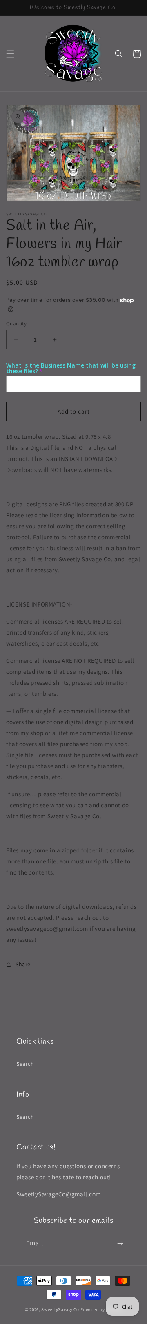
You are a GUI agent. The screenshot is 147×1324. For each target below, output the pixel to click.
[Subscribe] (120, 1243)
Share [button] (23, 964)
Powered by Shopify (101, 1309)
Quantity (16, 323)
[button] (10, 54)
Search (25, 1063)
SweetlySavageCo (60, 1309)
